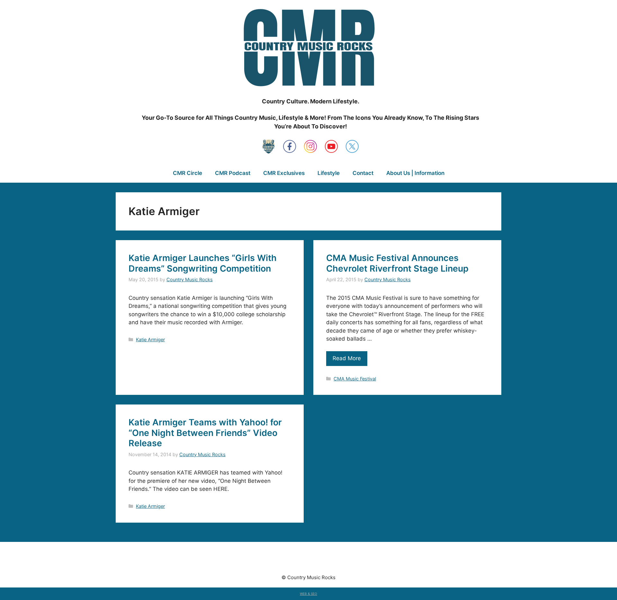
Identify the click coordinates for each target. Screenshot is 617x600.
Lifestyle (328, 173)
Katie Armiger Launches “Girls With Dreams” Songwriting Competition (203, 263)
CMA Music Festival (355, 378)
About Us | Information (415, 173)
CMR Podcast (232, 173)
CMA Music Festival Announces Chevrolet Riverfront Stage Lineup (397, 263)
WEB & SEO (308, 594)
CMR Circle (187, 173)
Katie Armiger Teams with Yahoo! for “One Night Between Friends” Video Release (205, 432)
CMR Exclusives (284, 173)
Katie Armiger (150, 339)
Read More (347, 358)
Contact (363, 173)
